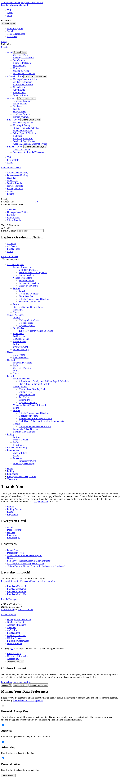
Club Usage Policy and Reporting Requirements (41, 421)
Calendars (11, 178)
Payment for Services (29, 283)
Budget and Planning (17, 447)
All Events (12, 246)
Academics (12, 98)
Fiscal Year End (26, 296)
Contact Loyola (8, 614)
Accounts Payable (15, 264)
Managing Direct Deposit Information (30, 405)
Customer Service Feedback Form (35, 426)
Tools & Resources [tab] (16, 34)
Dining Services (26, 275)
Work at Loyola (14, 183)
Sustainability (19, 65)
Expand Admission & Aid (35, 76)
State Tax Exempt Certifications (27, 307)
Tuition (16, 317)
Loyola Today (13, 249)
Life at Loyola (13, 119)
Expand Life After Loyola (35, 147)
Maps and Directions (16, 635)
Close (3, 41)
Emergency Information (18, 641)
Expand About (20, 52)
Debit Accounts (14, 529)
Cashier (10, 352)
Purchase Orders (26, 280)
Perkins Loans (19, 336)
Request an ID (14, 537)
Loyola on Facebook (16, 586)
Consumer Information (17, 656)
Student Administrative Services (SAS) (25, 555)
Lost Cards (12, 535)
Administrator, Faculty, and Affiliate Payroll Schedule (44, 381)
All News (11, 243)
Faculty (16, 109)
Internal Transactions (22, 267)
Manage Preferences (38, 685)
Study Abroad (19, 111)
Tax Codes (24, 397)
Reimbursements (20, 357)
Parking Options (20, 439)
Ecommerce (18, 333)
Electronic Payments (28, 285)
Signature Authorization (30, 301)
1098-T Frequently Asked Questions (36, 331)
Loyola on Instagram (16, 589)
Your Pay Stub (20, 386)
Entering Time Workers (24, 431)
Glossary (11, 558)
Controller (12, 360)
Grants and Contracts (29, 293)
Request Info (13, 160)
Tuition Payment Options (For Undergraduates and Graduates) (36, 566)
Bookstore (12, 215)
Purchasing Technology (24, 463)
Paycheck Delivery (28, 402)
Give (9, 15)
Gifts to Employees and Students (34, 299)
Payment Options (27, 325)
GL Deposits (19, 354)
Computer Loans (21, 339)
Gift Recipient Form (28, 416)
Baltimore (17, 136)
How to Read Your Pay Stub (32, 389)
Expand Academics (27, 98)
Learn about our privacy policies (16, 682)
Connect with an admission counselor (37, 581)
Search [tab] (10, 31)
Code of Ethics (20, 453)
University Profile (21, 55)
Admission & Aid (15, 76)
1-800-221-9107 (25, 609)
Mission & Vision (21, 71)
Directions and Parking (17, 175)
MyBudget (18, 309)
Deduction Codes (27, 394)
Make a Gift (12, 180)
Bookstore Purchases (28, 270)
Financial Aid (19, 87)
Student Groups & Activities (26, 128)
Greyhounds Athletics (11, 167)
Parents (10, 194)
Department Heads (15, 553)
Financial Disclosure (22, 362)
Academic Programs (22, 101)
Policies (16, 288)
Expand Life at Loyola (31, 120)
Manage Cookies (15, 662)
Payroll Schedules (21, 378)
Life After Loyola (15, 146)
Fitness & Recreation (22, 130)
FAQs (16, 442)
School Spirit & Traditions (25, 133)
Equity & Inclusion (22, 63)
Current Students (15, 186)
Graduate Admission (22, 82)
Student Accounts (15, 315)
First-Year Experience (23, 122)
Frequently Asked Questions (26, 429)
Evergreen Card (20, 346)
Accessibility (13, 659)
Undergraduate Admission (25, 79)
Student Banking (21, 349)
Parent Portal (13, 550)
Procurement (13, 450)
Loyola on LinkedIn (16, 594)
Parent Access (19, 341)
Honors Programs (21, 117)
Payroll (10, 376)
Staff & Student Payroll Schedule (34, 384)
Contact (16, 312)
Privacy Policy (14, 653)
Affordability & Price (23, 84)
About (10, 52)
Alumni (10, 191)
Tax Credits (18, 328)
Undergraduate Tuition (17, 212)
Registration (18, 445)
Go (36, 201)
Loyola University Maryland (14, 5)
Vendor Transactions (22, 277)
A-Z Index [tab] (12, 36)
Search (4, 47)
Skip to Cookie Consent (32, 2)
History (16, 68)
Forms (16, 304)
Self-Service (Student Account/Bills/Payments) (28, 560)
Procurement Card (27, 461)
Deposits (11, 532)
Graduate (17, 106)
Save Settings (8, 775)
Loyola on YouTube (16, 591)
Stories (10, 251)
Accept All (6, 685)
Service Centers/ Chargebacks (33, 272)
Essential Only (20, 685)
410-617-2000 (7, 609)
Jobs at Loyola (14, 220)
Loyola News (13, 633)
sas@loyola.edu (41, 501)
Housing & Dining (21, 125)
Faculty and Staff (15, 188)
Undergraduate (20, 103)
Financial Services (9, 256)
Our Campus (19, 60)
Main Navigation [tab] (15, 28)
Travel (22, 291)
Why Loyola (19, 90)
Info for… (8, 20)
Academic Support (21, 114)
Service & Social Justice (24, 141)
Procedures (18, 458)
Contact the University (17, 172)
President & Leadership (24, 73)
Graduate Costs (26, 323)
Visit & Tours (19, 92)
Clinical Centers (14, 638)
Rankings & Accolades (23, 57)
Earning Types (25, 400)
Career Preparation (21, 149)
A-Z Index (12, 630)
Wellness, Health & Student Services (30, 144)
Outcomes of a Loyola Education (28, 152)
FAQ (15, 365)
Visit (9, 10)
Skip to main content (10, 2)
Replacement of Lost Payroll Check (35, 418)
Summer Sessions (21, 95)
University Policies (22, 368)
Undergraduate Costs (29, 320)
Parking (10, 434)
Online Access (25, 392)
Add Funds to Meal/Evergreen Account (25, 563)
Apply (10, 13)
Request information (10, 581)
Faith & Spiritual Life (23, 138)
